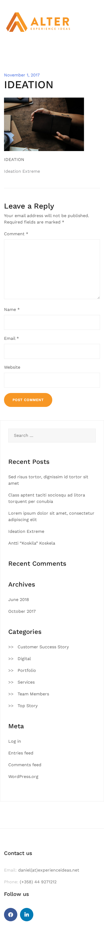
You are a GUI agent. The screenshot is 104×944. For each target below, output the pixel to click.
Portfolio (27, 670)
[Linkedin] (26, 914)
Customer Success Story (43, 646)
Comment (16, 233)
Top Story (28, 705)
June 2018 (18, 599)
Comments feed (24, 764)
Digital (24, 658)
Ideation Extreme (22, 171)
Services (26, 682)
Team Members (33, 693)
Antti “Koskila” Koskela (31, 543)
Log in (14, 741)
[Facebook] (10, 914)
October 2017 (22, 611)
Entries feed (20, 753)
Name (12, 309)
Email (11, 338)
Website (12, 367)
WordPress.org (23, 776)
